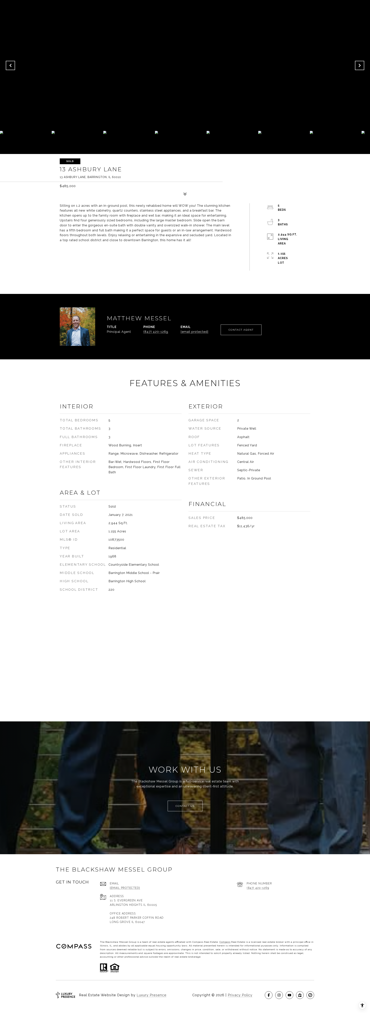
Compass (224, 942)
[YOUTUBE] (289, 995)
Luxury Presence (151, 995)
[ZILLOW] (300, 995)
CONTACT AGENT (241, 329)
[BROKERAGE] (310, 995)
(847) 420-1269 (155, 332)
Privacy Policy (240, 995)
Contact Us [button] (185, 806)
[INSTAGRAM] (279, 995)
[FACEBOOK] (268, 995)
